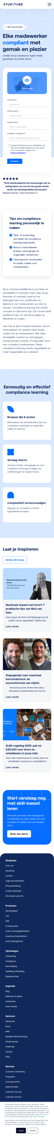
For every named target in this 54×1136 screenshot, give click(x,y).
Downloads (10, 1001)
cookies (35, 1116)
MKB (8, 1031)
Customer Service (13, 1097)
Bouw (8, 1026)
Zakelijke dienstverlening (16, 1036)
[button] (49, 4)
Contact (9, 876)
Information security (14, 896)
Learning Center (13, 1082)
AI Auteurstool (12, 926)
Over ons (10, 866)
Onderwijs (10, 1047)
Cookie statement (13, 891)
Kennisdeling (11, 966)
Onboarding (11, 956)
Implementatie (12, 1087)
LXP (7, 916)
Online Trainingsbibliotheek (17, 931)
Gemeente (10, 1021)
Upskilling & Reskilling (15, 971)
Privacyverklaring (13, 886)
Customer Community (15, 1072)
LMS (7, 921)
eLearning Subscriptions (16, 936)
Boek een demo (19, 833)
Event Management (14, 941)
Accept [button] (21, 1130)
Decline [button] (33, 1130)
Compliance (11, 961)
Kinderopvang (12, 1041)
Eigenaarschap (12, 976)
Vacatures (10, 871)
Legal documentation (15, 881)
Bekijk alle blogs (15, 559)
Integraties (10, 1077)
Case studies (11, 1006)
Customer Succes (13, 1092)
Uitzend (9, 1052)
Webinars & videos (14, 996)
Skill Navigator (12, 911)
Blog (7, 991)
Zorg (8, 1057)
